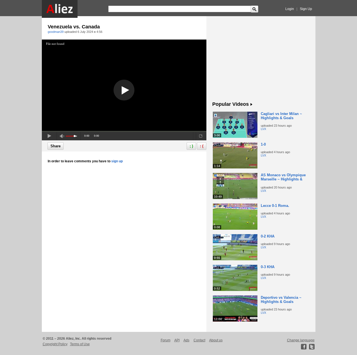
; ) (191, 146)
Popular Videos (230, 104)
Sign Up (306, 9)
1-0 (263, 144)
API (177, 340)
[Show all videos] (251, 105)
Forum (165, 340)
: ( (201, 146)
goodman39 (56, 31)
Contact (199, 340)
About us (216, 340)
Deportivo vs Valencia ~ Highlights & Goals (281, 299)
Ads (186, 340)
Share (55, 146)
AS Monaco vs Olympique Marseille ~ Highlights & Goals (283, 179)
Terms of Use (80, 344)
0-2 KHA (267, 236)
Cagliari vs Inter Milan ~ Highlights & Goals (281, 116)
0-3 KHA (267, 267)
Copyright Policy (55, 344)
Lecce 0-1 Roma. (275, 206)
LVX (263, 129)
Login (289, 9)
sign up (117, 161)
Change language (301, 340)
